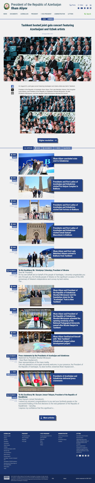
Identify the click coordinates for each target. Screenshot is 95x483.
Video (81, 5)
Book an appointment (80, 446)
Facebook (85, 8)
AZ (86, 5)
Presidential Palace (62, 439)
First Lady (24, 441)
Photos (41, 443)
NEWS (5, 14)
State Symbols (7, 445)
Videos (41, 444)
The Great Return (7, 452)
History (5, 437)
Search (89, 14)
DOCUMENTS (14, 14)
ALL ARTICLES (28, 148)
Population (6, 441)
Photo (74, 5)
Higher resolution (46, 140)
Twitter (87, 8)
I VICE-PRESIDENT (46, 14)
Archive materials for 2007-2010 (83, 478)
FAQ (53, 478)
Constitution (6, 443)
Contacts (60, 441)
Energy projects (7, 456)
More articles (48, 418)
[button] (20, 114)
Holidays (5, 447)
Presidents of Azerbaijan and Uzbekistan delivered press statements (65, 378)
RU (90, 5)
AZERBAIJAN (24, 14)
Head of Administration (63, 436)
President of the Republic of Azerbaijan (36, 4)
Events (50, 19)
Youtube (82, 8)
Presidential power (26, 436)
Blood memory (7, 454)
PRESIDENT (34, 14)
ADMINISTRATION (59, 14)
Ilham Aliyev (19, 8)
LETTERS (70, 14)
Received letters (79, 437)
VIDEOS (58, 148)
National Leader (7, 436)
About (64, 478)
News (41, 441)
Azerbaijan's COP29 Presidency (10, 461)
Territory (5, 439)
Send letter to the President (82, 436)
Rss (90, 8)
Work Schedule (25, 437)
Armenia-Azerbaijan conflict (10, 449)
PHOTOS (68, 148)
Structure (60, 437)
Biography (24, 439)
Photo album (6, 466)
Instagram (78, 8)
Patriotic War (6, 450)
